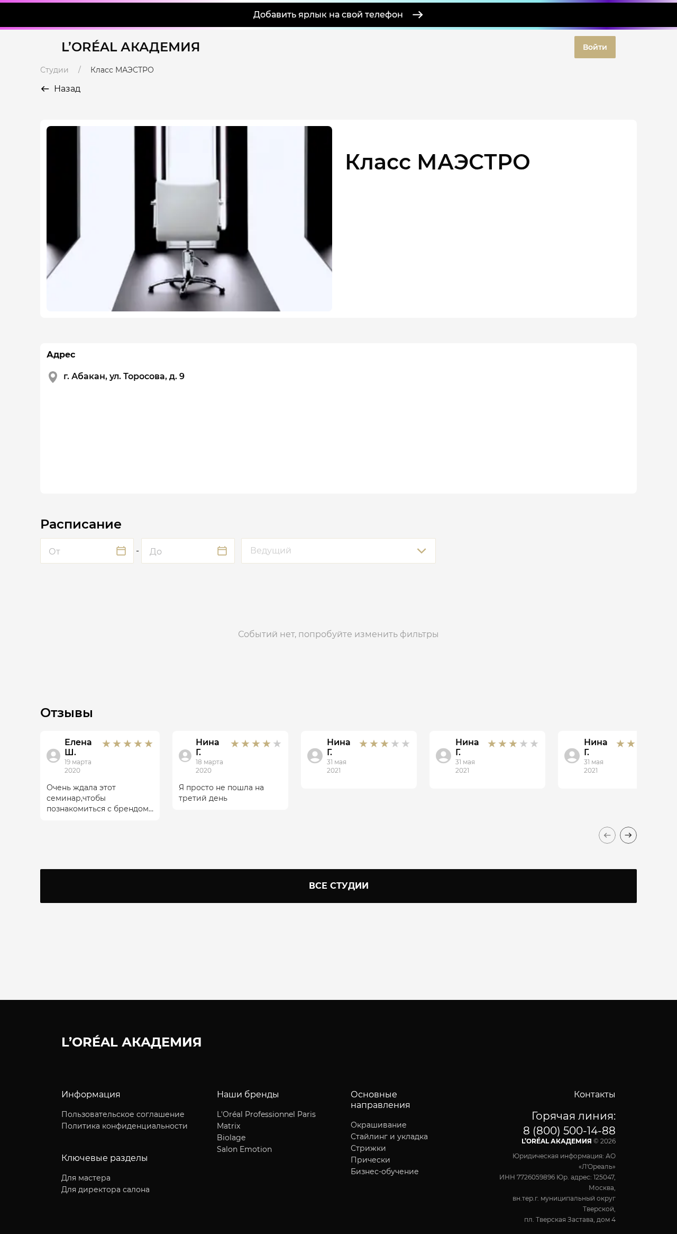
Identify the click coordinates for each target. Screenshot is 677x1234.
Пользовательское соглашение (123, 1114)
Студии (54, 70)
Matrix (228, 1126)
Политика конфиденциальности (124, 1126)
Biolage (231, 1137)
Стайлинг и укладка (389, 1136)
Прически (370, 1160)
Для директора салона (105, 1189)
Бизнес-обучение (385, 1171)
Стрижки (368, 1148)
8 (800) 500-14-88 (569, 1130)
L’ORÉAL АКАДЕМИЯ (130, 47)
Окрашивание (379, 1125)
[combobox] (338, 551)
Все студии (339, 886)
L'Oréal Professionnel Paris (266, 1114)
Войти (595, 47)
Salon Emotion (244, 1149)
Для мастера (86, 1178)
